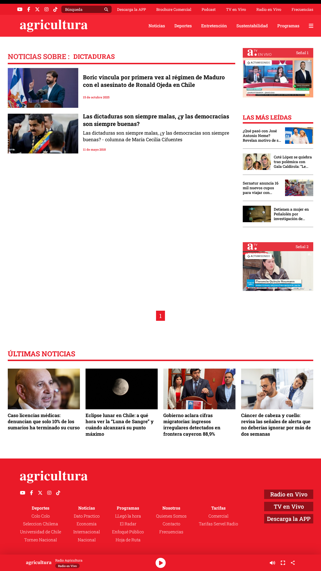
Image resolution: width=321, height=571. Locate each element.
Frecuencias (302, 9)
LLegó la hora (128, 516)
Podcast (209, 9)
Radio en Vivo (268, 9)
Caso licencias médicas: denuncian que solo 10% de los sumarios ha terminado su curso (44, 421)
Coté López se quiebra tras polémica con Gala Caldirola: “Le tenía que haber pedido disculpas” (293, 162)
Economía (87, 524)
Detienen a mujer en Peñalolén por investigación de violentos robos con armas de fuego (291, 214)
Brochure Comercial (173, 9)
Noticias (157, 25)
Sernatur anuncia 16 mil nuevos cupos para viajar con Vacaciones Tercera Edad (260, 188)
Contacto (171, 524)
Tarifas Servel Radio (218, 524)
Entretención (214, 25)
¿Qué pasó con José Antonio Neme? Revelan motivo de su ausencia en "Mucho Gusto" (262, 136)
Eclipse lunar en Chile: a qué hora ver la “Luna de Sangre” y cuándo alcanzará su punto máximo (120, 424)
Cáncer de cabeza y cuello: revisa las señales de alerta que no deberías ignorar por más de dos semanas (276, 424)
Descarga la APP (131, 9)
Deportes (183, 25)
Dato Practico (87, 516)
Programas (288, 25)
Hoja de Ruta (128, 540)
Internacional (86, 532)
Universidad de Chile (40, 532)
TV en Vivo (236, 9)
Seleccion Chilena (40, 524)
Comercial (218, 516)
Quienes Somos (171, 516)
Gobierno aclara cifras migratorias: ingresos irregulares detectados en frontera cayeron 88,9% (191, 424)
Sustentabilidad (252, 25)
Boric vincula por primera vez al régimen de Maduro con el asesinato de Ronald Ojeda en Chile (154, 80)
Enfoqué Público (128, 532)
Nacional (87, 540)
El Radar (128, 524)
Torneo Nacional (40, 540)
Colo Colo (40, 516)
